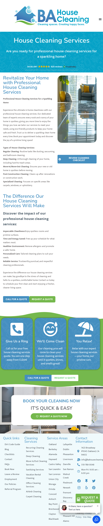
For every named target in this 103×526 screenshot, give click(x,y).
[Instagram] (79, 487)
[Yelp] (86, 487)
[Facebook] (79, 481)
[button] (51, 66)
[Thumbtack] (86, 481)
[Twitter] (93, 481)
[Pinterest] (93, 487)
